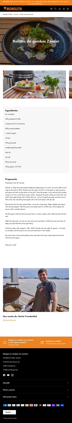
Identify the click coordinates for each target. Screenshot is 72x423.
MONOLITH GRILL (7, 14)
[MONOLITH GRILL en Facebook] (4, 375)
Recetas (16, 14)
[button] (64, 9)
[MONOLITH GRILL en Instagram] (12, 375)
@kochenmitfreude (9, 320)
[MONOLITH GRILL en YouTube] (8, 375)
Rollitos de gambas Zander (26, 14)
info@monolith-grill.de (10, 370)
